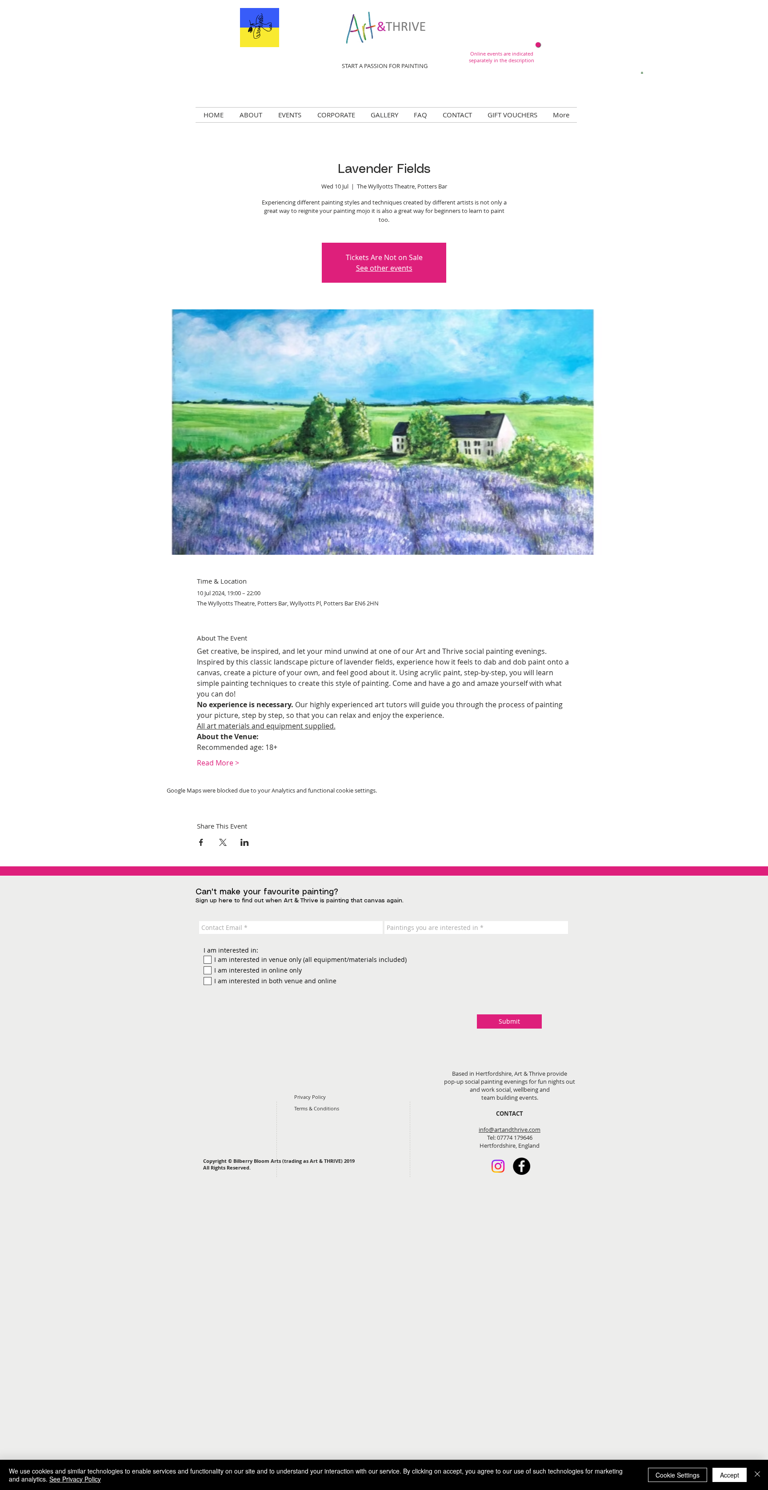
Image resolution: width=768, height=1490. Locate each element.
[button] (642, 72)
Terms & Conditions (316, 1108)
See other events (384, 268)
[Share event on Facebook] (201, 842)
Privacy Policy (310, 1096)
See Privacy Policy (75, 1478)
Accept (729, 1474)
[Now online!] (538, 44)
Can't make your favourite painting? (267, 892)
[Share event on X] (223, 842)
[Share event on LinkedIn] (244, 842)
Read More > (218, 763)
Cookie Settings (678, 1474)
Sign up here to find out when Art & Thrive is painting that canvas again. (300, 901)
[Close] (757, 1475)
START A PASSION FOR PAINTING (385, 66)
